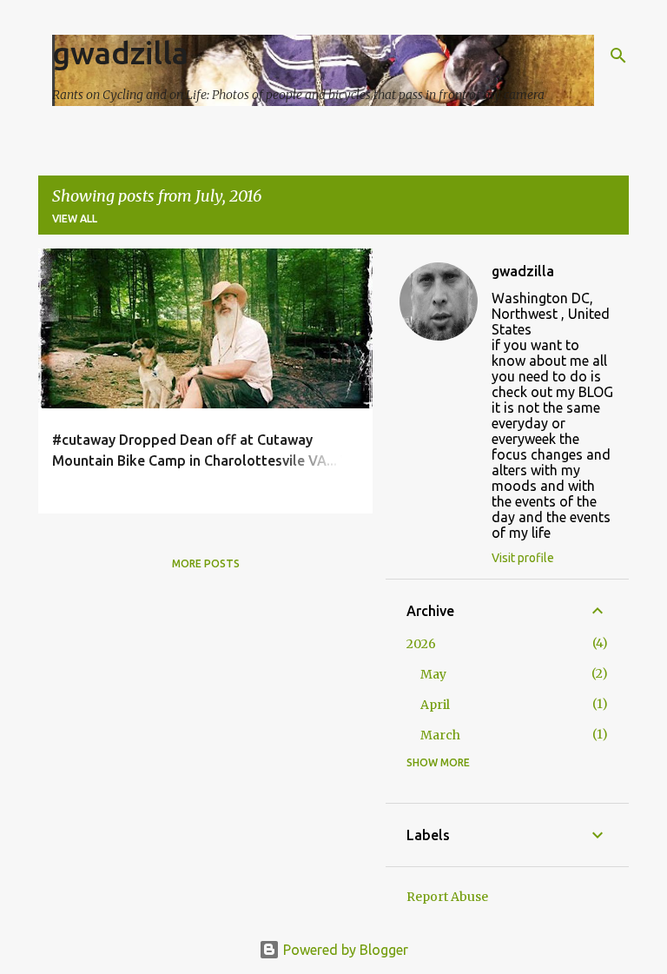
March (440, 735)
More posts (206, 563)
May (433, 674)
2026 (421, 644)
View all (74, 218)
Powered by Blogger (344, 949)
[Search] (618, 55)
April (435, 704)
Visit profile (523, 558)
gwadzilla (120, 52)
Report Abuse (447, 896)
